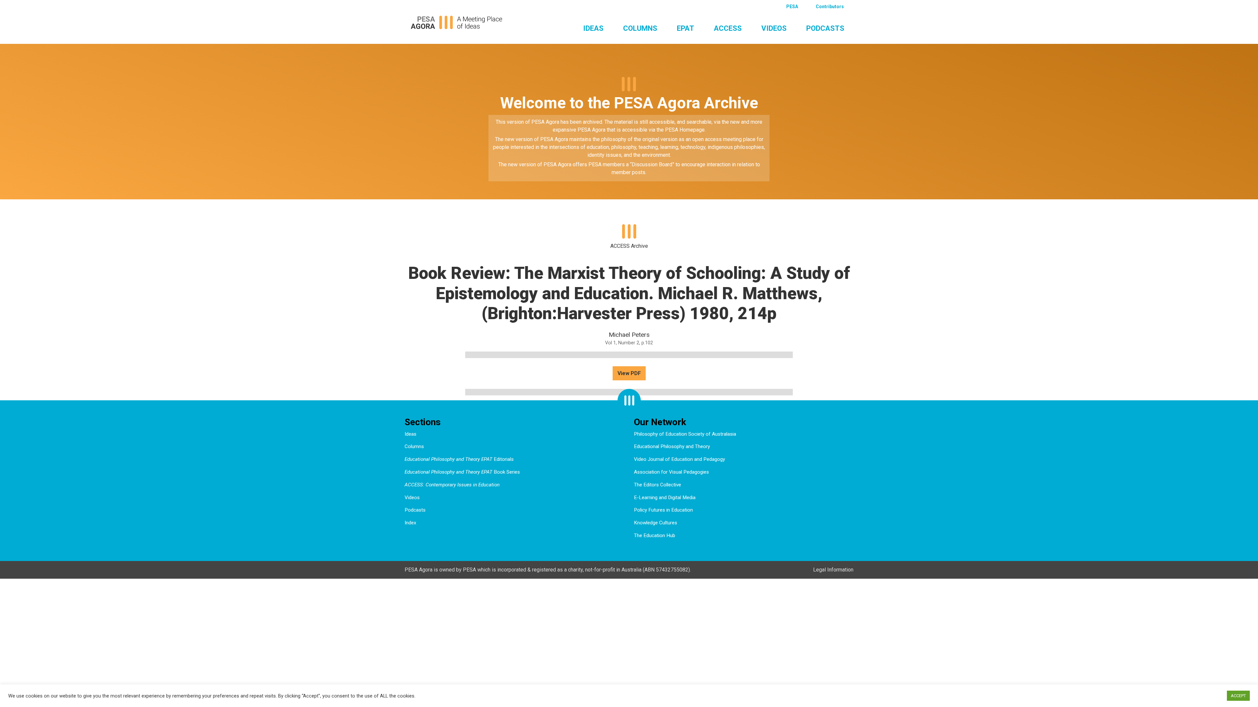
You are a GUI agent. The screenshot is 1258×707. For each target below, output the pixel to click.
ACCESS (728, 28)
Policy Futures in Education (663, 510)
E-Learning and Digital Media (665, 497)
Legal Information (833, 570)
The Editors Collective (657, 485)
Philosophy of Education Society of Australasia (685, 434)
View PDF (629, 373)
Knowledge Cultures (655, 523)
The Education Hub (654, 535)
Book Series (462, 472)
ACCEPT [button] (1238, 695)
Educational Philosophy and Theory (672, 446)
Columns (640, 28)
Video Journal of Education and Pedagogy (679, 459)
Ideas (593, 28)
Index (410, 523)
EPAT (685, 28)
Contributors (830, 6)
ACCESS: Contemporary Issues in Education (452, 485)
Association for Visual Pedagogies (671, 472)
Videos (774, 28)
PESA (792, 6)
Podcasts (825, 28)
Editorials (459, 459)
